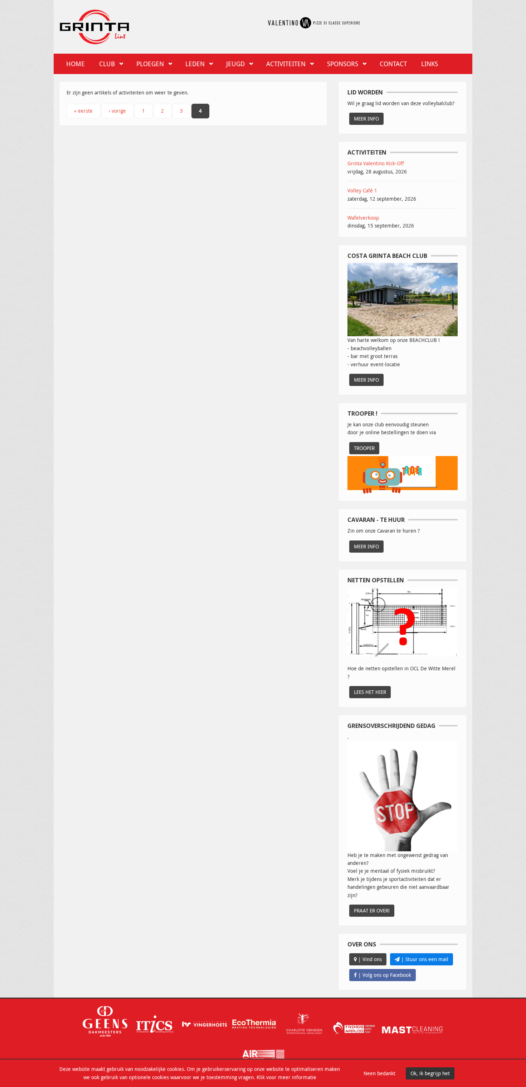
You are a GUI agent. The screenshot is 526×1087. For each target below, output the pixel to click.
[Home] (94, 25)
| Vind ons (369, 959)
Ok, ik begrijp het (430, 1073)
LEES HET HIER (370, 692)
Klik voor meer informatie (286, 1077)
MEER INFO (366, 379)
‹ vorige (117, 110)
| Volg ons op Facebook (384, 974)
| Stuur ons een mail (424, 959)
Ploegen (150, 63)
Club (107, 63)
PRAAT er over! (372, 910)
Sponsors (342, 63)
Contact (393, 63)
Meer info (366, 118)
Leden (195, 63)
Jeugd (235, 63)
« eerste (83, 110)
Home (75, 63)
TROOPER (364, 448)
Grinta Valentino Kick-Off (375, 163)
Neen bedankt (379, 1073)
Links (429, 63)
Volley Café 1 (362, 190)
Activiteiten (286, 63)
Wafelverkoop (363, 217)
